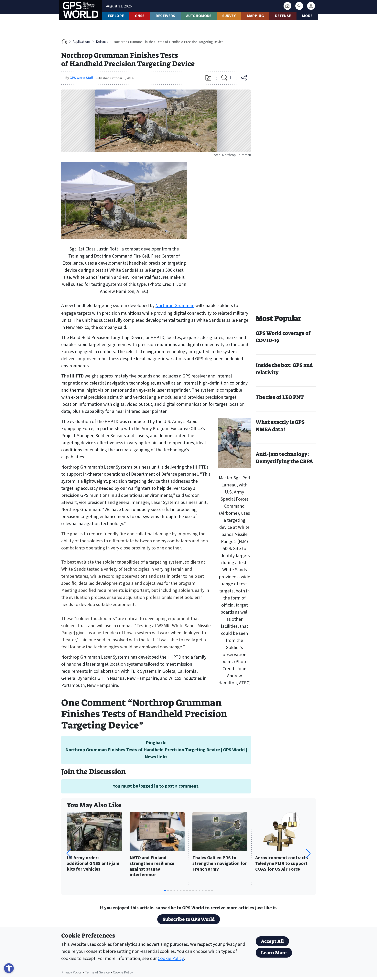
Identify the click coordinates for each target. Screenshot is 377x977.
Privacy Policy (71, 972)
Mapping (255, 15)
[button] (308, 853)
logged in (148, 786)
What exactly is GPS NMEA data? (280, 426)
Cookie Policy (171, 958)
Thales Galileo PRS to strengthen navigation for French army (219, 863)
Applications (82, 41)
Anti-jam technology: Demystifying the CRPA (284, 458)
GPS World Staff (81, 77)
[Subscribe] (287, 6)
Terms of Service (97, 972)
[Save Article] (208, 78)
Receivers (165, 15)
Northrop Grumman (175, 305)
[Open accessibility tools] (9, 968)
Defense (283, 15)
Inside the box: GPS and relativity (284, 369)
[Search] (299, 6)
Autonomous (198, 15)
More (307, 15)
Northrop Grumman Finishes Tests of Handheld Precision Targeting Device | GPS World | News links (156, 753)
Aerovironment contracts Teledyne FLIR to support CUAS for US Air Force (281, 863)
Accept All (272, 941)
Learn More (274, 953)
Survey (229, 15)
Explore (116, 15)
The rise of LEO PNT (280, 397)
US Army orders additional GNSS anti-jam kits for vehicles (93, 863)
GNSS (140, 15)
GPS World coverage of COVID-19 (283, 337)
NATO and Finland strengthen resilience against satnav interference (152, 866)
